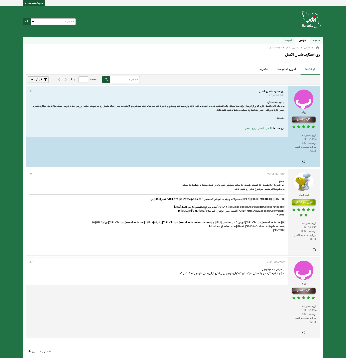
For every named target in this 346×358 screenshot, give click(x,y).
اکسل (268, 128)
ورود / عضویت (35, 3)
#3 (30, 262)
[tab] (310, 69)
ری (253, 128)
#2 (30, 174)
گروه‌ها (288, 40)
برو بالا (31, 351)
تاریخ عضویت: (309, 135)
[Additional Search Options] (33, 21)
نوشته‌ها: (312, 143)
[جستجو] (27, 21)
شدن (247, 128)
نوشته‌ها (310, 69)
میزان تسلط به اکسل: (305, 146)
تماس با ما (45, 351)
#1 (30, 91)
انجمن (302, 40)
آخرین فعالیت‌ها (287, 69)
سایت (316, 40)
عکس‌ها (263, 69)
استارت (260, 128)
